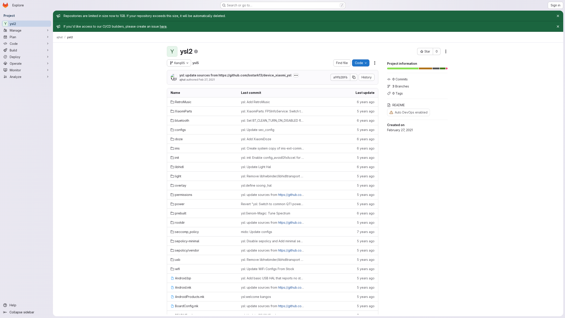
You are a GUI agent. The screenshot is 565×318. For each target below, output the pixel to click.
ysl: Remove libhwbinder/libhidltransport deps (272, 176)
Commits (400, 79)
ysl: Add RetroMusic (255, 102)
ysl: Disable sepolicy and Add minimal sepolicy (272, 241)
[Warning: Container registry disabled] (391, 112)
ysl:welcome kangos (256, 297)
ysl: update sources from (235, 75)
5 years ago (366, 111)
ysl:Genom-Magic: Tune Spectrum (265, 213)
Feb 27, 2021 (207, 79)
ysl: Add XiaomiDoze (256, 139)
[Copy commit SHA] (353, 77)
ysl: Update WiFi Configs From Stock (267, 269)
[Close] (558, 16)
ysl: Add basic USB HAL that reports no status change (272, 278)
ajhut (182, 79)
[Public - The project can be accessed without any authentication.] (196, 51)
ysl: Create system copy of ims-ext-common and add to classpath (272, 148)
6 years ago (366, 102)
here (163, 26)
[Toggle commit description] (296, 75)
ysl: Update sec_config (257, 130)
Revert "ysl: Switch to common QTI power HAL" (272, 204)
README (398, 105)
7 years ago (366, 232)
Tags (397, 93)
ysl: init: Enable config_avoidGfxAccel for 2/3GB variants (272, 157)
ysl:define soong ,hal (256, 185)
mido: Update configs (256, 232)
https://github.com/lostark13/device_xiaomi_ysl (254, 75)
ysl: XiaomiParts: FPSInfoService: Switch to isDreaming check (272, 111)
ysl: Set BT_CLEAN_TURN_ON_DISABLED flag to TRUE (272, 120)
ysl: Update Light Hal (256, 167)
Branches (400, 86)
